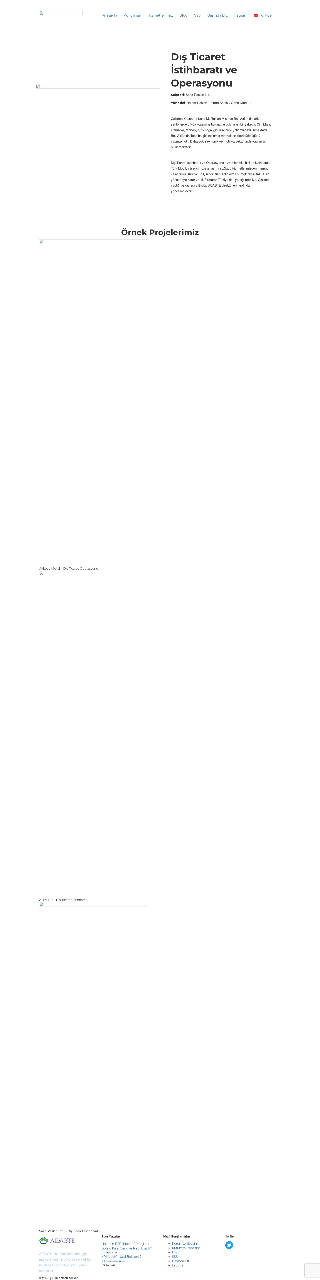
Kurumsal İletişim (185, 1244)
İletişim (241, 15)
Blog (183, 15)
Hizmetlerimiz (160, 15)
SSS (197, 15)
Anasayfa (109, 15)
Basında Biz (217, 15)
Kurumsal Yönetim (186, 1248)
